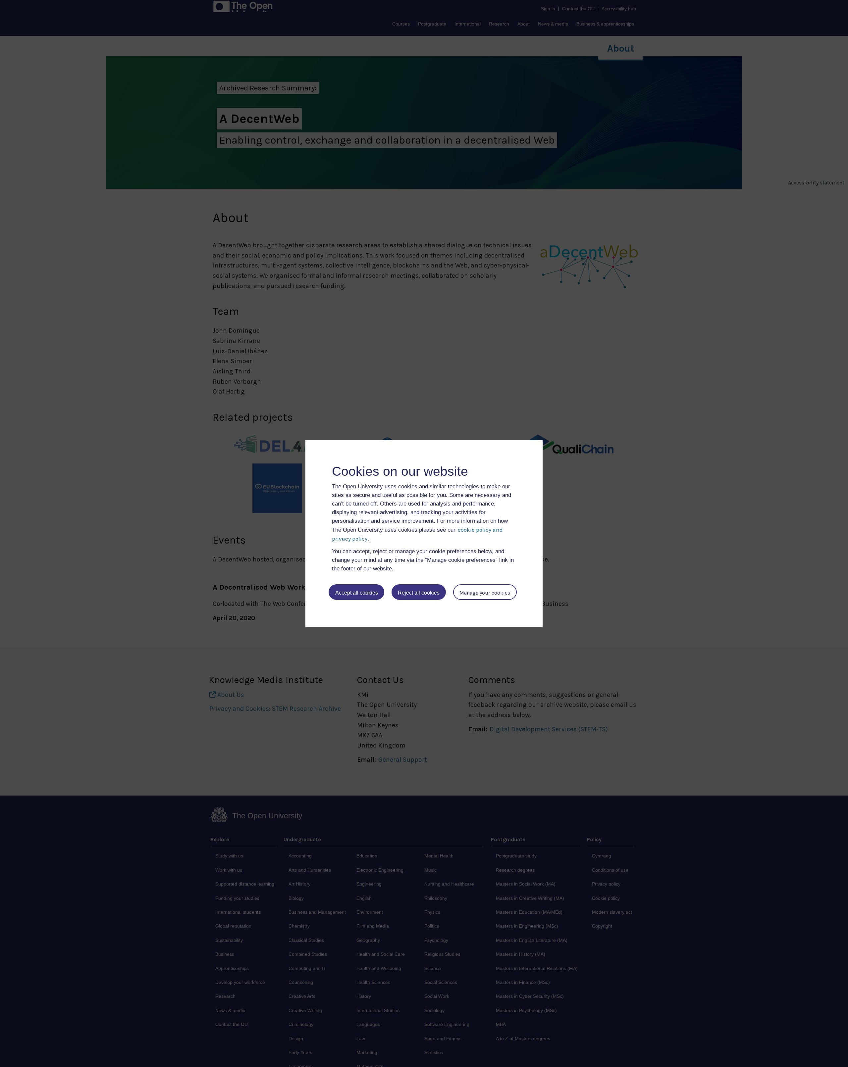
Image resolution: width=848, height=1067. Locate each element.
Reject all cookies (419, 593)
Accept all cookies (356, 593)
